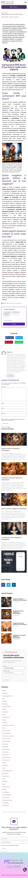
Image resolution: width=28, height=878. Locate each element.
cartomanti (10, 303)
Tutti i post (10, 375)
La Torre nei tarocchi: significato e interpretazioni (20, 599)
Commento (3, 386)
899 (7, 303)
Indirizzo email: (6, 670)
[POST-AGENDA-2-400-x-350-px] (14, 572)
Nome (2, 403)
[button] (9, 337)
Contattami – (10, 867)
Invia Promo (4, 848)
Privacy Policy (17, 867)
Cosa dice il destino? (16, 312)
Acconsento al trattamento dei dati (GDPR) (10, 845)
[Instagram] (14, 585)
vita (21, 303)
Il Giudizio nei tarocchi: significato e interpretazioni (20, 624)
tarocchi (18, 303)
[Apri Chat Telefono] (25, 869)
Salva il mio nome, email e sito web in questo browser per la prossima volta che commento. (13, 420)
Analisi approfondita (7, 312)
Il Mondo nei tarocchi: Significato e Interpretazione (18, 612)
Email (2, 408)
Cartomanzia (4, 12)
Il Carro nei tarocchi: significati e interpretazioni (14, 508)
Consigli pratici (6, 314)
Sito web (3, 413)
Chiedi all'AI (14, 323)
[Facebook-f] (3, 585)
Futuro (14, 303)
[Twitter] (8, 585)
